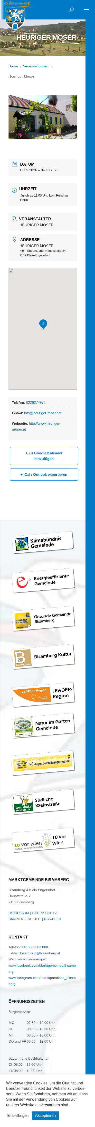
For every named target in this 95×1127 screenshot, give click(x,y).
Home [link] (13, 66)
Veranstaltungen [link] (35, 66)
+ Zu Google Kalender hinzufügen (44, 456)
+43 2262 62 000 (35, 947)
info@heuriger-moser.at (42, 413)
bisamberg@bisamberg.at (40, 953)
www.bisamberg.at (32, 959)
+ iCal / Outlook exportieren (43, 474)
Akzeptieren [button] (45, 1115)
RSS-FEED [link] (52, 919)
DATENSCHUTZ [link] (44, 913)
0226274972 (36, 402)
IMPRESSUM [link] (19, 913)
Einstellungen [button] (17, 1116)
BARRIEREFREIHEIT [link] (25, 919)
